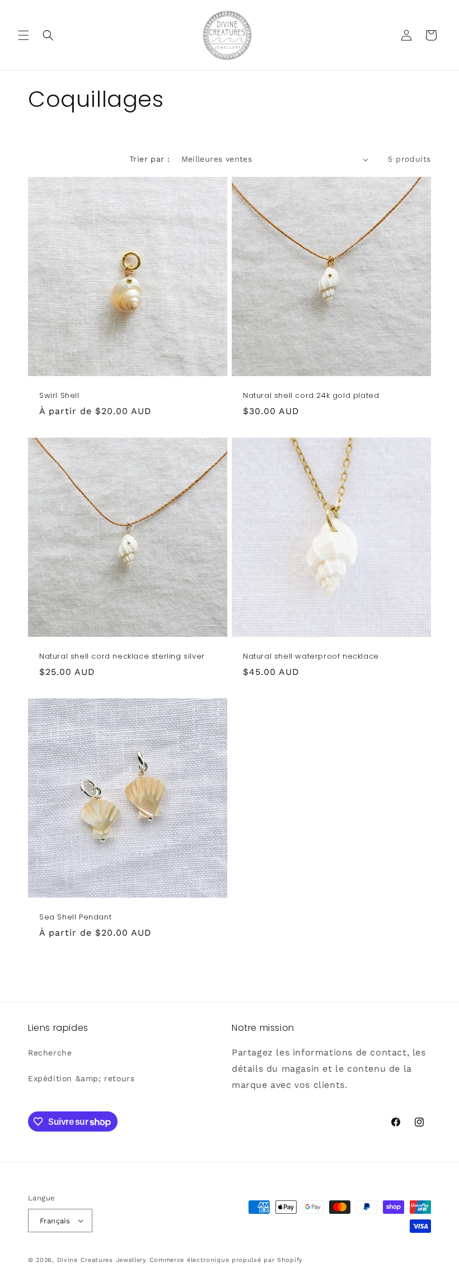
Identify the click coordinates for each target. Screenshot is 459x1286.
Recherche (50, 1052)
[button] (23, 35)
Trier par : (149, 158)
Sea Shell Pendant (75, 917)
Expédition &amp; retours (81, 1078)
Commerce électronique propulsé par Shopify (226, 1260)
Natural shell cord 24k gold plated (311, 396)
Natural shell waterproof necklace (311, 656)
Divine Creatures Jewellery (102, 1260)
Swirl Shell (59, 396)
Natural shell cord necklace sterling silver (122, 656)
